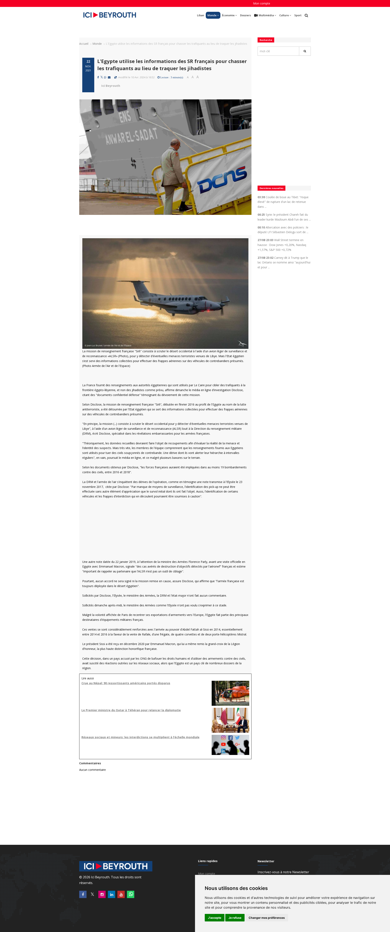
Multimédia (266, 15)
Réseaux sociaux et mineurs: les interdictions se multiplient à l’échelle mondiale (140, 737)
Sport (297, 15)
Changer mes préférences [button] (267, 917)
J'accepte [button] (214, 917)
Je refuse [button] (235, 917)
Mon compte (261, 3)
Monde (212, 15)
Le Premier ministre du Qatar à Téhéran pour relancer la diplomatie (131, 710)
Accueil (83, 44)
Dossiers (245, 15)
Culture (284, 15)
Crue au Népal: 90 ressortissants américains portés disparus (125, 683)
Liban (200, 15)
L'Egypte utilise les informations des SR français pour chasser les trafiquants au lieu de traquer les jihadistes (172, 64)
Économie (228, 15)
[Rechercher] (305, 51)
